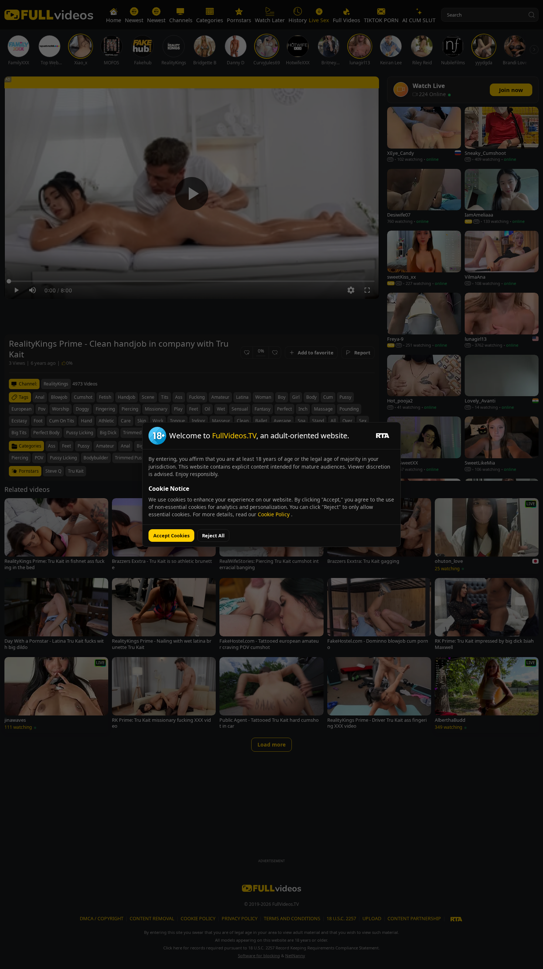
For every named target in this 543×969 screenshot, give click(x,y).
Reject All (213, 535)
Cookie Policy (274, 514)
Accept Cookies (171, 535)
